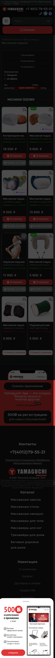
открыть (13, 652)
